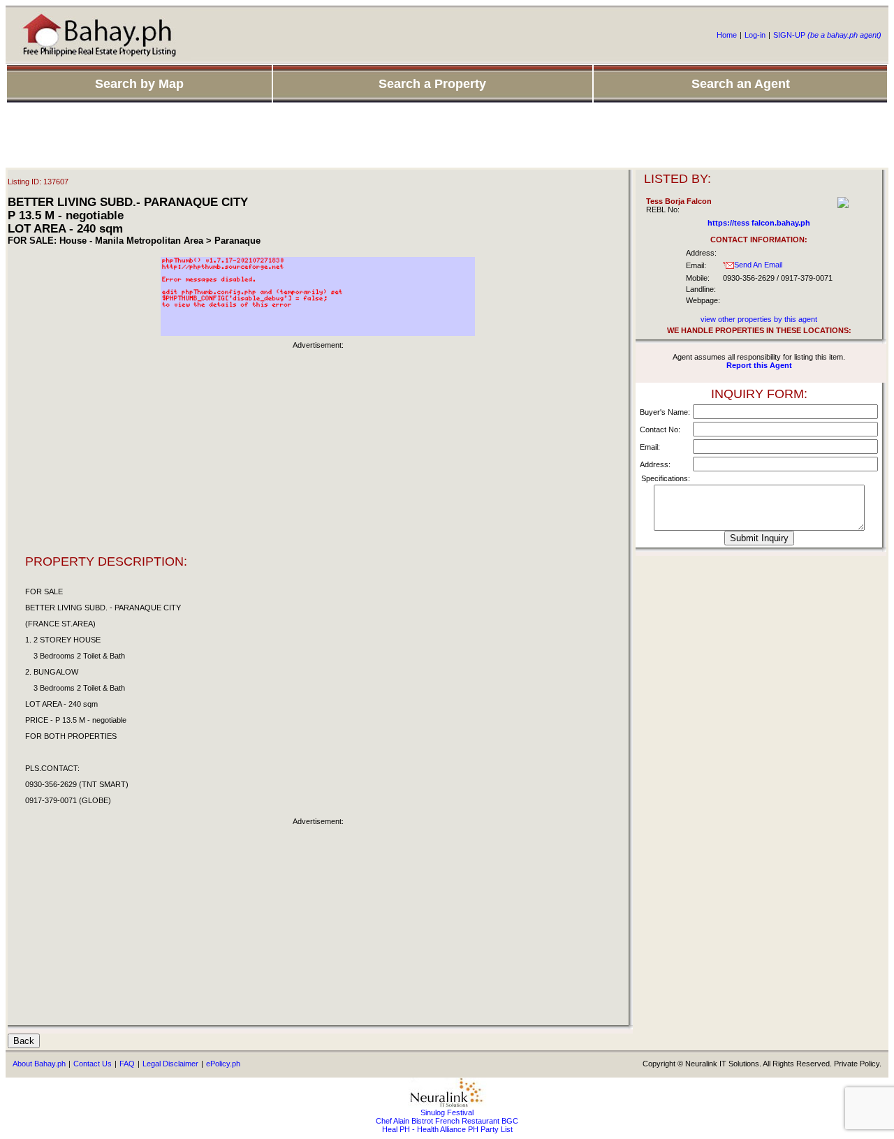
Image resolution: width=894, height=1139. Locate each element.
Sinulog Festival (447, 1112)
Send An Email (758, 264)
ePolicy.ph (223, 1063)
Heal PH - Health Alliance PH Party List (447, 1129)
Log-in (755, 35)
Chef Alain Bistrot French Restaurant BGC (447, 1121)
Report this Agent (759, 365)
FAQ (127, 1063)
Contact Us (92, 1063)
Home (727, 35)
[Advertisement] (447, 136)
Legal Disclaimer (170, 1063)
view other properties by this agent (759, 319)
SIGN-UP (827, 35)
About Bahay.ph (39, 1063)
